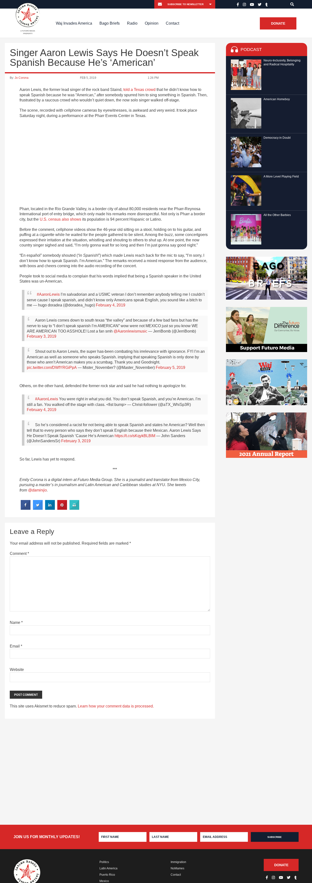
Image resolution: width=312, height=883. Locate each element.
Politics (104, 862)
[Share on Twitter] (38, 508)
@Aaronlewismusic (130, 331)
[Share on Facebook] (25, 508)
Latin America (108, 868)
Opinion (151, 23)
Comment (19, 553)
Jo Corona (22, 77)
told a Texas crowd (139, 90)
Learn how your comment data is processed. (116, 706)
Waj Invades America (74, 23)
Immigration (178, 862)
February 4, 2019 (110, 305)
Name (16, 622)
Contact (172, 23)
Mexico (104, 881)
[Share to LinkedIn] (50, 508)
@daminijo (37, 490)
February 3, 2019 (41, 336)
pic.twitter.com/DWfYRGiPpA (52, 367)
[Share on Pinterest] (62, 508)
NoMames (177, 868)
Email (16, 646)
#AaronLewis (48, 294)
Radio (132, 23)
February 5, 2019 (170, 367)
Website (17, 669)
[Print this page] (74, 508)
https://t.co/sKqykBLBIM (135, 436)
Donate (278, 23)
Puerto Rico (107, 874)
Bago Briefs (109, 23)
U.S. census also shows (60, 219)
